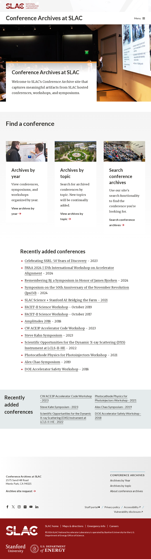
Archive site (19, 491)
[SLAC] (22, 530)
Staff (91, 507)
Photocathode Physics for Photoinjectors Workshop (66, 355)
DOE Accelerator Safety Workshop (51, 369)
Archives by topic (120, 485)
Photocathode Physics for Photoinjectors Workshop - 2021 (115, 398)
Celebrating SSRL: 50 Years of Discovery (56, 261)
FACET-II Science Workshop (46, 307)
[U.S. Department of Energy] (47, 548)
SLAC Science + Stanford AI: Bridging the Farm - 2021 (66, 300)
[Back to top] (142, 547)
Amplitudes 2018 (38, 321)
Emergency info (96, 526)
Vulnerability (127, 511)
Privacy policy (112, 507)
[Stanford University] (16, 548)
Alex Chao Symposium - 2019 (113, 407)
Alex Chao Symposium (42, 362)
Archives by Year (120, 480)
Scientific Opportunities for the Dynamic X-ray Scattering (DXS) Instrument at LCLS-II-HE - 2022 (65, 417)
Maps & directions (73, 526)
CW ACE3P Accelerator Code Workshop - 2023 (66, 398)
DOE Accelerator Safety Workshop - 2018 (118, 415)
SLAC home (52, 526)
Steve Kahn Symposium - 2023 (59, 407)
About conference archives (126, 491)
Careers (114, 526)
